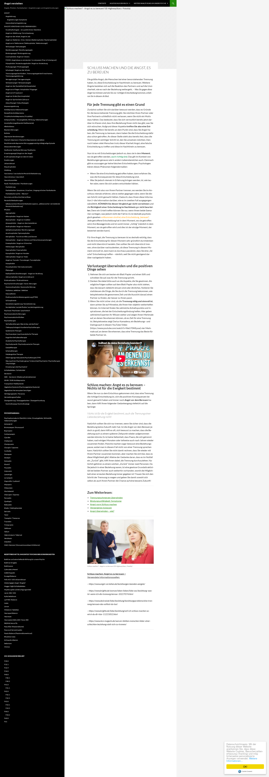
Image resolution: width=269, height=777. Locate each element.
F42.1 (8, 695)
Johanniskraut (9, 163)
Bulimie (7, 133)
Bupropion (8, 431)
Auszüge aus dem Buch (119, 3)
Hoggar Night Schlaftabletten (14, 586)
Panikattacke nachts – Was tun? (17, 194)
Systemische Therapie (13, 331)
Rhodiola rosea (9, 637)
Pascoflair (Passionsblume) (14, 627)
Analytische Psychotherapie (16, 341)
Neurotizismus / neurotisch (14, 177)
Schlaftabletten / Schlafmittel (14, 370)
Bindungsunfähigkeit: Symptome (105, 501)
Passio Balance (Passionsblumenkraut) (18, 633)
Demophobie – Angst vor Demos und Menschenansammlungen (29, 240)
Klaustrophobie (10, 167)
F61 (5, 722)
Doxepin (7, 458)
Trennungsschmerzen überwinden (106, 497)
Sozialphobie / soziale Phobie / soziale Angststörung (24, 307)
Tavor (6, 515)
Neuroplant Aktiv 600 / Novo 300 (16, 620)
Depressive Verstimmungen (14, 136)
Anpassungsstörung (11, 106)
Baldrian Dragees (10, 563)
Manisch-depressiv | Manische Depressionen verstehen (24, 140)
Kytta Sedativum (10, 596)
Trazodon (7, 521)
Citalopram (8, 441)
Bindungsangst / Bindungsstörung (18, 53)
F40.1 (8, 678)
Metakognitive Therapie (14, 354)
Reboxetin (8, 505)
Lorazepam (8, 478)
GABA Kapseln (9, 573)
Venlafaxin (8, 538)
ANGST (7, 13)
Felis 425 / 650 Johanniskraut (15, 579)
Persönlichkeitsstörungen (13, 200)
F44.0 (6, 711)
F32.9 (6, 668)
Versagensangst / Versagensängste (18, 79)
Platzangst (9, 270)
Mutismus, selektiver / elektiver (17, 290)
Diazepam (8, 454)
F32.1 (6, 664)
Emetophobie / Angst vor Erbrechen (19, 243)
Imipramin (8, 471)
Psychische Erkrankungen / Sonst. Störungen (20, 284)
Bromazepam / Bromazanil (14, 427)
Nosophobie (10, 263)
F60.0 (6, 718)
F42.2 (8, 698)
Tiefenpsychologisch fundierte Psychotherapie (23, 327)
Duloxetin (7, 461)
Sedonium (8, 643)
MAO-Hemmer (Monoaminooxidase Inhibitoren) (22, 545)
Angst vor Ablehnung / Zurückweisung (19, 33)
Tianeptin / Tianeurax (12, 518)
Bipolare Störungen (11, 130)
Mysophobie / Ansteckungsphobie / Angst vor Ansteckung (27, 63)
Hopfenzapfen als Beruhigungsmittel (17, 590)
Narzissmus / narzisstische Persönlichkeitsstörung (22, 173)
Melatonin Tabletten (11, 610)
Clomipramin (9, 444)
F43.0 (6, 701)
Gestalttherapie (11, 347)
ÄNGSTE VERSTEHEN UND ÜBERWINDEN (20, 26)
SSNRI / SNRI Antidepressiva (14, 380)
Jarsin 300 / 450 (10, 593)
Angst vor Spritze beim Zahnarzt (17, 99)
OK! (245, 766)
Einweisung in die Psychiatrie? (16, 367)
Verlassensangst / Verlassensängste (18, 83)
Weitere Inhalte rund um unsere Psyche (150, 3)
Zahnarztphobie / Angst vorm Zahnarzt (20, 277)
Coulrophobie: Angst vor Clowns (17, 57)
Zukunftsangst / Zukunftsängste (17, 103)
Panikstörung (10, 187)
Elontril (7, 464)
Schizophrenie (11, 300)
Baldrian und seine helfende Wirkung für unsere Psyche (24, 559)
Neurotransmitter (10, 180)
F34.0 (6, 671)
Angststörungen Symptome (17, 20)
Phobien (7, 210)
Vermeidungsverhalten (12, 397)
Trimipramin (8, 525)
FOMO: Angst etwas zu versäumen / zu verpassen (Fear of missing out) (31, 60)
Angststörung (11, 16)
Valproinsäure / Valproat (13, 535)
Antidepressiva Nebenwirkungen (16, 110)
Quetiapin (8, 501)
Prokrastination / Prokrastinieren (16, 280)
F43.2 (8, 708)
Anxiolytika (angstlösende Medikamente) (19, 123)
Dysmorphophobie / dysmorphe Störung (20, 287)
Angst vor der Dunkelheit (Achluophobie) (21, 86)
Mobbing (7, 170)
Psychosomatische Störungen (15, 314)
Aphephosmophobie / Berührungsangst (20, 230)
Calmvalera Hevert (11, 569)
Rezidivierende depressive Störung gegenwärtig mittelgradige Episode (29, 143)
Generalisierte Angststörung (16, 23)
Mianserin (8, 484)
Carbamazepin (9, 434)
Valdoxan (7, 528)
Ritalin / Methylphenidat (13, 508)
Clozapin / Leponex (11, 448)
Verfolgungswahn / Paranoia (14, 394)
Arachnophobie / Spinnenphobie (18, 233)
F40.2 (8, 681)
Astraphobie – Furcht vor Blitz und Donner (21, 237)
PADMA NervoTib (10, 623)
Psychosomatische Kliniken (14, 317)
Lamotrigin (8, 474)
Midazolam (8, 488)
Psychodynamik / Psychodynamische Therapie (22, 344)
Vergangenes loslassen (101, 507)
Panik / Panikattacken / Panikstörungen (18, 184)
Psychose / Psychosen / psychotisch (17, 310)
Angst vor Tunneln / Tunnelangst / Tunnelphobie (23, 260)
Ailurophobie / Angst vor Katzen (17, 216)
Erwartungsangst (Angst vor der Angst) (18, 153)
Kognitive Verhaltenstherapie (16, 337)
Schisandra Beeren (11, 640)
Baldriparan (8, 566)
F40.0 (6, 674)
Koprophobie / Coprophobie (16, 250)
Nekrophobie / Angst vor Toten (17, 257)
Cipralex (7, 437)
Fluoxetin (7, 468)
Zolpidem (7, 542)
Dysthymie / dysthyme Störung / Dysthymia (19, 150)
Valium (6, 532)
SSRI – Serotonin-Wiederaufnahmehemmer (20, 377)
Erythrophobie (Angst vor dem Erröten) (18, 157)
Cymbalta (7, 451)
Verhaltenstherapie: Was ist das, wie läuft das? (22, 324)
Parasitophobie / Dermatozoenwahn (19, 267)
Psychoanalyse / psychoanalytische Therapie (22, 334)
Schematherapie (12, 351)
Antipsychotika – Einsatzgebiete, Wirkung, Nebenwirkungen (26, 120)
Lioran (6, 606)
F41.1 (8, 688)
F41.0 (6, 685)
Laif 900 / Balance (10, 600)
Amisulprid (8, 424)
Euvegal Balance (10, 576)
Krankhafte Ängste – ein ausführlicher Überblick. (23, 30)
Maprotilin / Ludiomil (12, 481)
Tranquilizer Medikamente (14, 384)
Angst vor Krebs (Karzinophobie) (18, 96)
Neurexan (7, 616)
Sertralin (7, 511)
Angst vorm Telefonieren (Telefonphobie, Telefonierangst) (27, 43)
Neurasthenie (11, 294)
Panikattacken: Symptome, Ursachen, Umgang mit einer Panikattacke (31, 190)
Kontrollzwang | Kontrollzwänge (17, 404)
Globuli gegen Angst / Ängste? (15, 583)
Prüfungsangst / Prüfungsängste (17, 67)
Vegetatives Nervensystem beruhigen (17, 390)
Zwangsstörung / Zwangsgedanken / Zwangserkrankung (24, 400)
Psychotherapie (10, 321)
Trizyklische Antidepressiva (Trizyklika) (18, 116)
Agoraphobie (10, 213)
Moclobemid (9, 491)
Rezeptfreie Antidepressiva (14, 113)
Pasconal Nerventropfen (13, 630)
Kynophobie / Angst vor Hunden (17, 253)
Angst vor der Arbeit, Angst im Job (18, 36)
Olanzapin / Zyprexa (11, 495)
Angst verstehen (13, 3)
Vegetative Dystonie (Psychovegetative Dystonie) (22, 387)
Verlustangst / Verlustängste (16, 47)
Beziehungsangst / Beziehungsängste (19, 50)
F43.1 (8, 705)
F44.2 (8, 715)
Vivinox (7, 647)
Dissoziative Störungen (12, 147)
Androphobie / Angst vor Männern (18, 226)
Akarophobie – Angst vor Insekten (18, 220)
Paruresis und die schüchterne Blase (17, 197)
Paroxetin (7, 498)
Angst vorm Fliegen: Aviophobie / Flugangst (21, 89)
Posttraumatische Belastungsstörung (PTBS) (22, 297)
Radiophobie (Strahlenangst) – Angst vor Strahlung (24, 273)
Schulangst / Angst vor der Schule (18, 70)
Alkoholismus (9, 126)
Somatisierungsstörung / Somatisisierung (20, 304)
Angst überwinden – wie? (102, 511)
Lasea (6, 603)
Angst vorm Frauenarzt (14, 93)
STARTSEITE (102, 3)
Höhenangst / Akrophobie (15, 247)
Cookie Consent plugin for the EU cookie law (245, 771)
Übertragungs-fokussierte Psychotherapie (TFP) (23, 358)
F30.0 (6, 661)
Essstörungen (9, 160)
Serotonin (7, 374)
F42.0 (6, 691)
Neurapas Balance (11, 613)
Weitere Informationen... (241, 759)
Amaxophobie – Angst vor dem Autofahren (21, 223)
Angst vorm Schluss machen (103, 504)
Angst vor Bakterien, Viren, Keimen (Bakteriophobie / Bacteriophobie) (31, 40)
